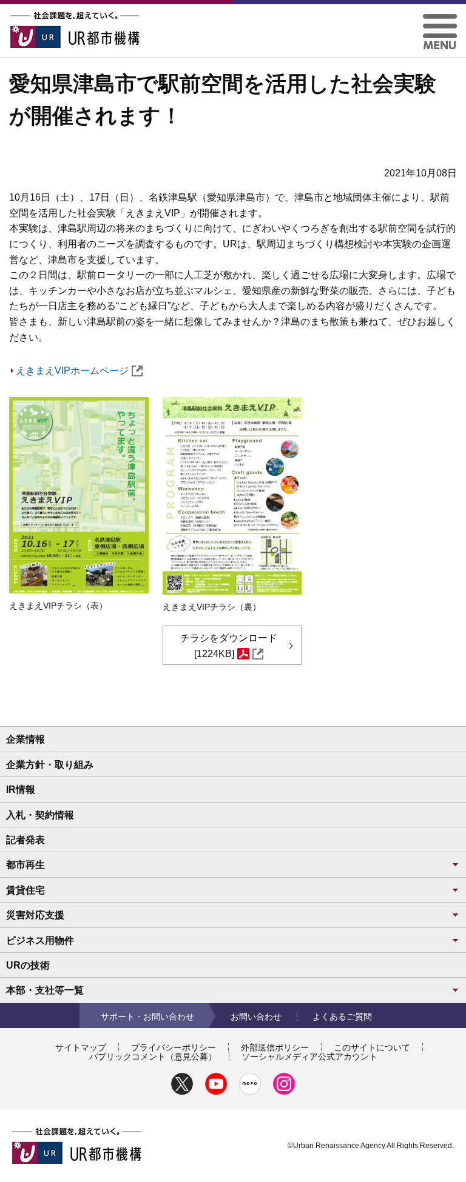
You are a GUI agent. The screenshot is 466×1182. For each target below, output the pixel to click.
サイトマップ (80, 1047)
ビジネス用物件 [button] (40, 940)
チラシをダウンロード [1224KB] (228, 646)
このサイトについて (372, 1047)
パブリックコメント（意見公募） (153, 1056)
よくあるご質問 (342, 1016)
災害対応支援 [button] (35, 915)
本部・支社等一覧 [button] (45, 990)
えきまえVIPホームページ (72, 371)
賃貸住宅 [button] (25, 890)
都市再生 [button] (25, 865)
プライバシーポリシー (173, 1047)
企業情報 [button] (25, 739)
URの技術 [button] (28, 965)
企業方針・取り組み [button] (49, 765)
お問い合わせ (256, 1016)
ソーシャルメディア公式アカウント (309, 1056)
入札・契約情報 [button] (40, 815)
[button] (440, 18)
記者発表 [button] (25, 840)
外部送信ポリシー (275, 1047)
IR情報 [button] (20, 789)
